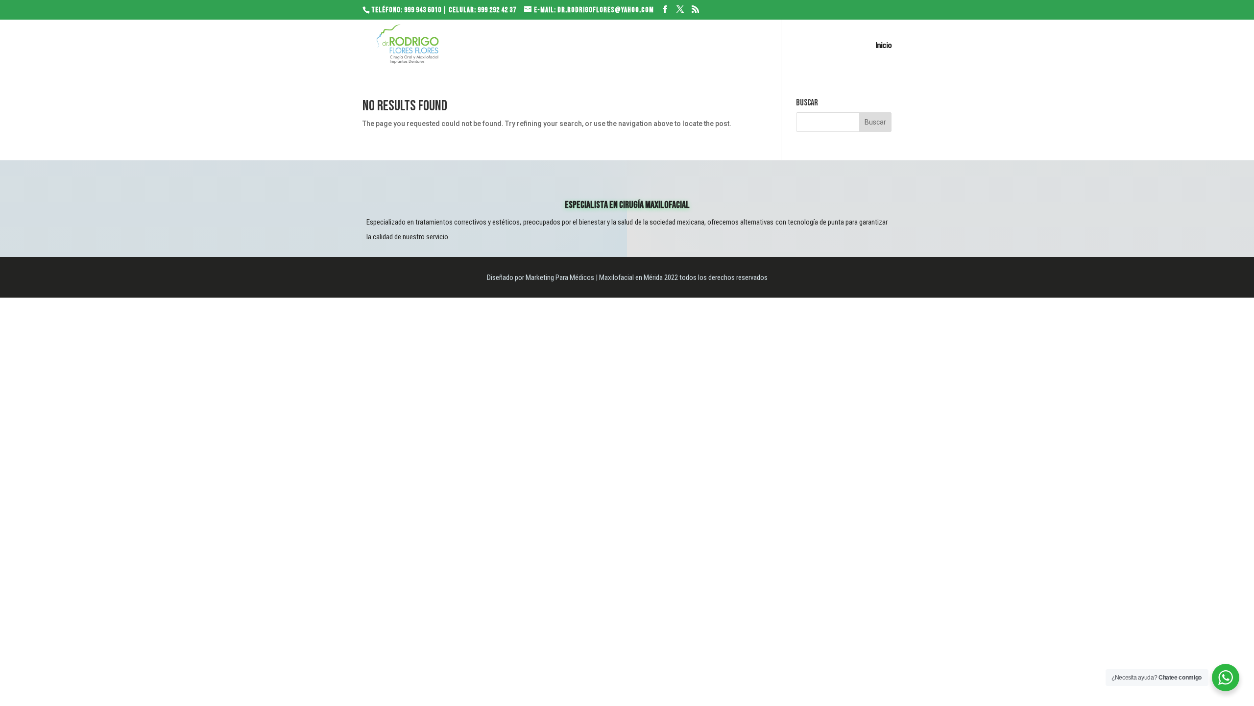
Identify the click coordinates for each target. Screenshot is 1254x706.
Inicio (883, 46)
